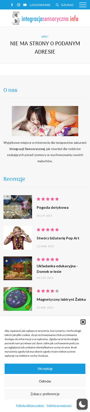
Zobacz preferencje (45, 394)
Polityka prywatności (59, 405)
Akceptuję (45, 369)
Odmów (45, 381)
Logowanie (40, 5)
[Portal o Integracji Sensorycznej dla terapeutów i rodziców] (45, 17)
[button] (83, 322)
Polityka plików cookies (30, 405)
